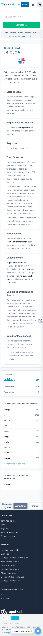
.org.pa (20, 32)
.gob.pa (28, 32)
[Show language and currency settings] (40, 320)
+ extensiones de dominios (20, 36)
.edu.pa (13, 32)
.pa (6, 32)
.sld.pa (36, 32)
